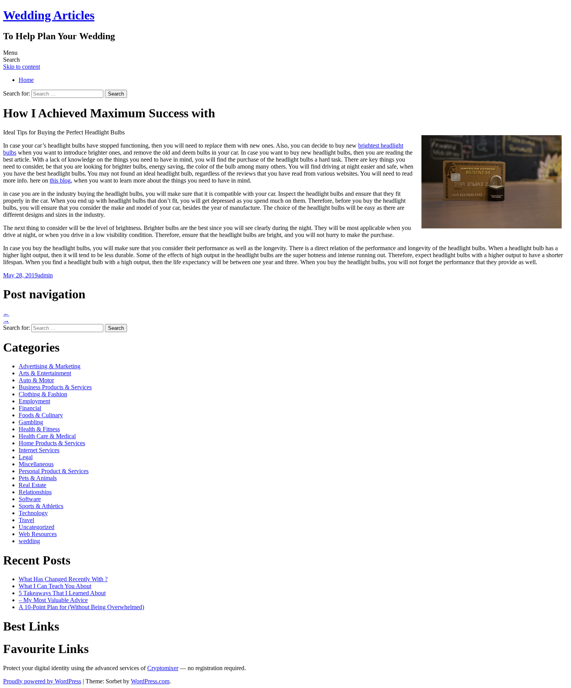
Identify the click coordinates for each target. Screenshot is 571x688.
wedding (29, 541)
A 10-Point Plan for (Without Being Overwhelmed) (81, 607)
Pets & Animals (38, 478)
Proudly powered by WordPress (42, 681)
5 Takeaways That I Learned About (62, 593)
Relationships (35, 492)
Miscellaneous (36, 464)
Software (30, 499)
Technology (33, 513)
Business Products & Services (55, 387)
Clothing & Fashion (43, 394)
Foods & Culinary (41, 415)
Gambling (31, 422)
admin (45, 275)
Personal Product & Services (54, 471)
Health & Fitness (39, 429)
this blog (60, 180)
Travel (26, 520)
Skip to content (21, 66)
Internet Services (39, 450)
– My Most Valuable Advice (53, 600)
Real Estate (32, 485)
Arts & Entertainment (45, 373)
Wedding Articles (48, 15)
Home (26, 80)
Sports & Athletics (41, 506)
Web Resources (38, 534)
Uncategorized (36, 527)
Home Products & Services (52, 443)
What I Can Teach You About (55, 586)
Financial (30, 408)
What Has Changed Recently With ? (63, 579)
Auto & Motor (36, 380)
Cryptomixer (162, 668)
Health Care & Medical (47, 436)
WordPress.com (150, 681)
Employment (34, 401)
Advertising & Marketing (49, 366)
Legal (26, 457)
